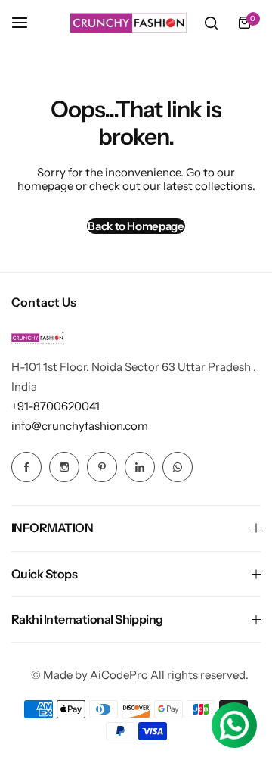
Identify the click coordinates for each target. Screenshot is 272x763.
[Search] (210, 22)
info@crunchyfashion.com (79, 426)
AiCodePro (120, 675)
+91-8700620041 (55, 406)
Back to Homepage (136, 226)
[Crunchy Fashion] (128, 23)
